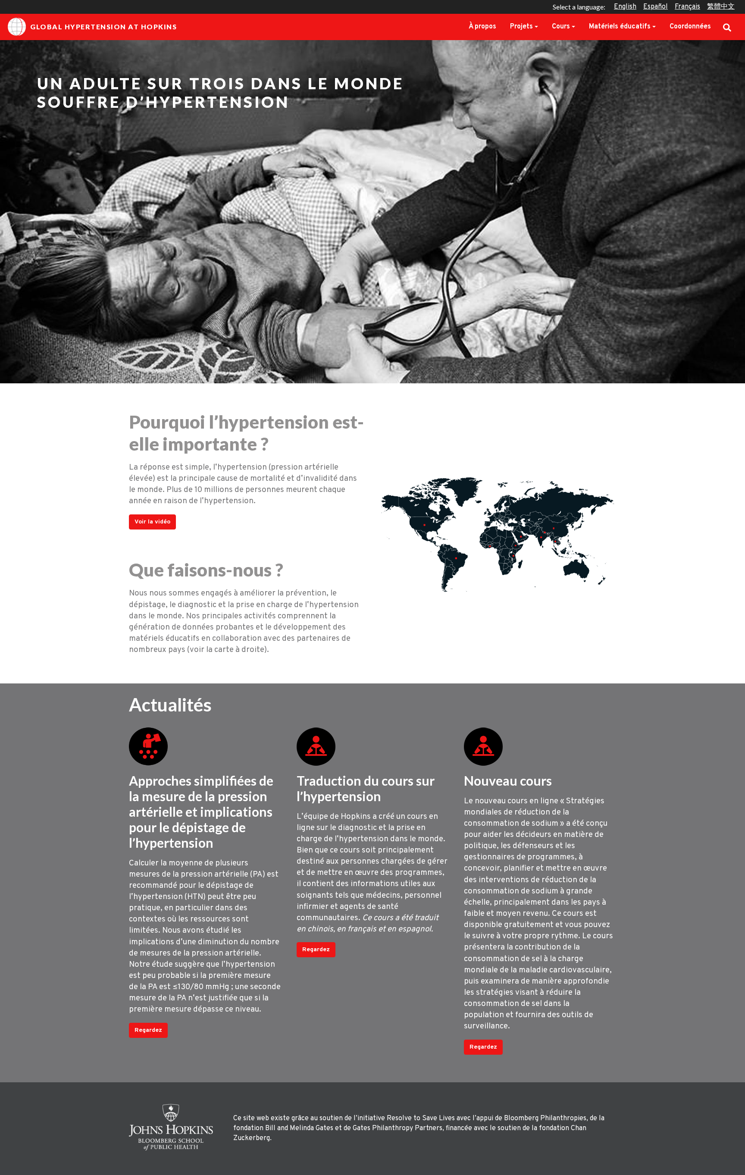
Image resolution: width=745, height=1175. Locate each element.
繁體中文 (721, 7)
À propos (482, 26)
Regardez (148, 1030)
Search (727, 26)
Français (687, 7)
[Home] (173, 1127)
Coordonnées (690, 26)
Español (655, 7)
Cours (561, 26)
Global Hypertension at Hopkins (103, 26)
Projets (521, 26)
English (625, 7)
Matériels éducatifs (620, 26)
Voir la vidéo (152, 522)
